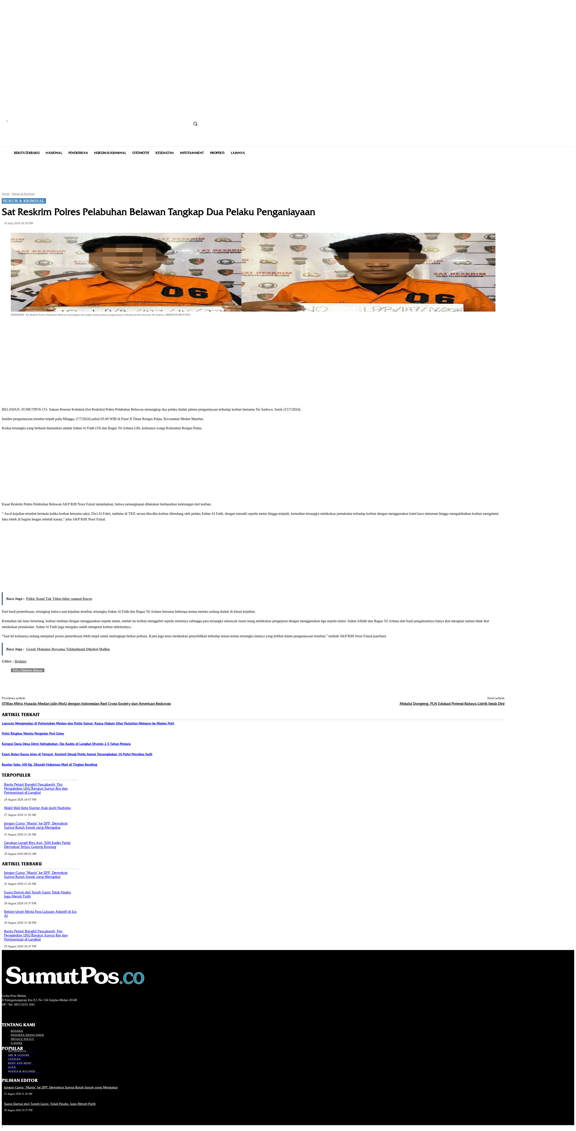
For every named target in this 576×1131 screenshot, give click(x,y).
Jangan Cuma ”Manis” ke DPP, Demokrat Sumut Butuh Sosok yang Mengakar (36, 825)
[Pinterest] (74, 327)
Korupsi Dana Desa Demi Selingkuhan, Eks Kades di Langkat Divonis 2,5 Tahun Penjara (66, 744)
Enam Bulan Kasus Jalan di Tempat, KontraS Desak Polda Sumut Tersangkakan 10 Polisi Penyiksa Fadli (77, 754)
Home (5, 194)
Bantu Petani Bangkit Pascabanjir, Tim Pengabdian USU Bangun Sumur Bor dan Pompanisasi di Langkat (36, 789)
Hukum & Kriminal (23, 194)
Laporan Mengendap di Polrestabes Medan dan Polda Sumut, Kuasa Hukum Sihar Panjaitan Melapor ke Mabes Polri (88, 723)
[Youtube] (28, 1013)
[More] (107, 327)
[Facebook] (42, 327)
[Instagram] (12, 1013)
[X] (58, 327)
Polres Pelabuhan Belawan (28, 670)
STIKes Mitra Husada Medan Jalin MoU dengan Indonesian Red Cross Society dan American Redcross (86, 703)
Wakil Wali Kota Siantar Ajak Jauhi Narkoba (37, 808)
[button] (195, 123)
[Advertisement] (288, 173)
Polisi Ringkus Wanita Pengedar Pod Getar (33, 733)
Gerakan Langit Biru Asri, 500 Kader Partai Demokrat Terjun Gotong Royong (37, 845)
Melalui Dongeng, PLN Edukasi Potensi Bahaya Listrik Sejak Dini (452, 703)
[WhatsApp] (90, 327)
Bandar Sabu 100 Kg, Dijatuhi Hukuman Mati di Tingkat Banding (49, 764)
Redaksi (20, 661)
